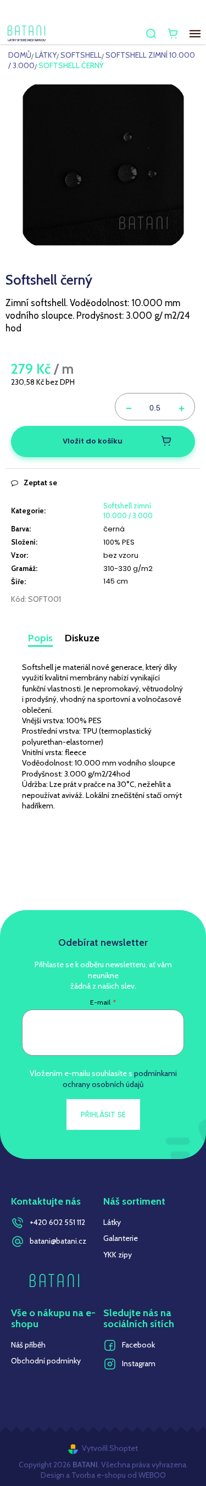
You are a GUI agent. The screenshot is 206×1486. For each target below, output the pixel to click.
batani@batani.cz (58, 1241)
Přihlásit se (103, 1114)
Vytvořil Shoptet (110, 1448)
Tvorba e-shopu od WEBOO (118, 1475)
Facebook (138, 1345)
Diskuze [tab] (82, 638)
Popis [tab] (40, 638)
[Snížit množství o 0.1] (128, 406)
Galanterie (120, 1238)
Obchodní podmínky (46, 1361)
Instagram (138, 1363)
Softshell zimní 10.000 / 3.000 (128, 510)
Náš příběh (28, 1345)
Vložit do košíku (93, 441)
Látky (112, 1222)
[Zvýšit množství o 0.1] (181, 406)
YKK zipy (117, 1255)
